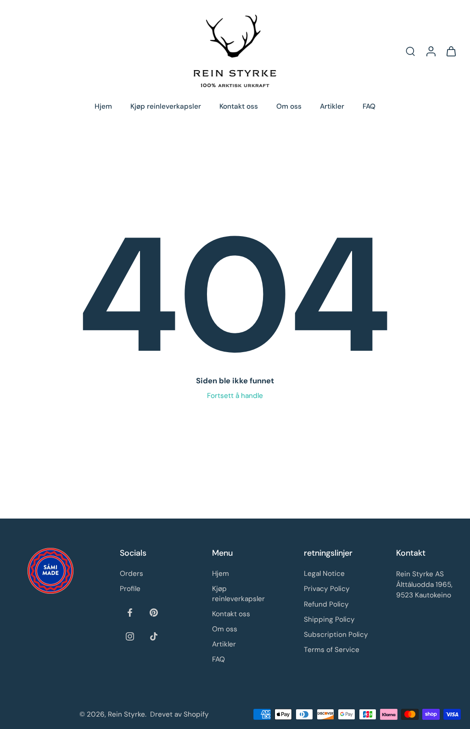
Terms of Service (331, 649)
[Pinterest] (154, 612)
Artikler (332, 106)
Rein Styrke (126, 714)
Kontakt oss (238, 106)
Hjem (103, 106)
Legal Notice (324, 573)
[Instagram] (130, 636)
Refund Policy (326, 603)
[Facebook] (130, 612)
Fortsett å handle (235, 395)
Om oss (289, 106)
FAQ (369, 106)
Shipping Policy (329, 619)
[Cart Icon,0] (451, 51)
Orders (131, 573)
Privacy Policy (327, 588)
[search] (410, 51)
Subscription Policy (336, 634)
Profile (130, 588)
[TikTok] (154, 636)
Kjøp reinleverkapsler (165, 106)
